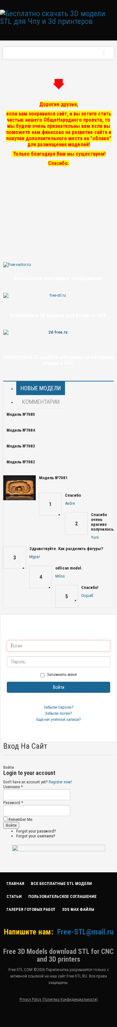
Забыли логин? (58, 713)
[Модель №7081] (19, 487)
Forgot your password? (36, 831)
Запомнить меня (62, 674)
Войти (58, 687)
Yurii (95, 537)
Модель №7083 (20, 446)
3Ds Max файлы (78, 909)
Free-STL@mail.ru (85, 931)
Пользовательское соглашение (62, 896)
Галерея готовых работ (31, 909)
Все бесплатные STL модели (61, 883)
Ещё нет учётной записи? (58, 719)
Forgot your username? (35, 836)
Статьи (14, 896)
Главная (15, 883)
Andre (70, 503)
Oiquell (87, 595)
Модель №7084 (20, 430)
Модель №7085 (20, 414)
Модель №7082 (20, 461)
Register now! (60, 781)
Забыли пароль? (58, 707)
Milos (60, 576)
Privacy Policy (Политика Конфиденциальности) (59, 999)
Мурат (34, 556)
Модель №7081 (53, 477)
